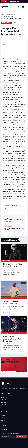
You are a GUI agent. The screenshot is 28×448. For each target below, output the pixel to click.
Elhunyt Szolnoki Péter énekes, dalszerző (12, 265)
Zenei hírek (12, 14)
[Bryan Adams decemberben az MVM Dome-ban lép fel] (14, 324)
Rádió (2, 422)
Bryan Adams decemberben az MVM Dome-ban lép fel (12, 339)
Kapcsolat (3, 425)
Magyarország (8, 16)
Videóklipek (4, 399)
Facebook (14, 205)
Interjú (2, 407)
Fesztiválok (4, 404)
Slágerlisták (4, 420)
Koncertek (5, 333)
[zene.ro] (8, 6)
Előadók (3, 417)
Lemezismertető (7, 298)
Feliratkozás (20, 371)
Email (5, 208)
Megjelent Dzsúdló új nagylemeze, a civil (11, 302)
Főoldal (3, 14)
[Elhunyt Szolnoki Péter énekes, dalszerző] (14, 252)
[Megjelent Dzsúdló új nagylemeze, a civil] (14, 289)
